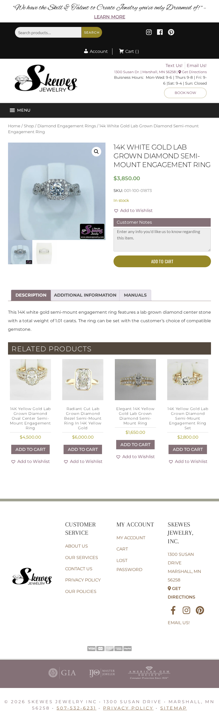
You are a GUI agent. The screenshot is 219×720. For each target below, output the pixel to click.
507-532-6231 (76, 708)
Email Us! (196, 65)
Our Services (81, 557)
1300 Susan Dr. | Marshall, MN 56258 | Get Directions (160, 72)
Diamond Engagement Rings (66, 126)
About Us (76, 546)
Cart (122, 549)
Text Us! (174, 65)
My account (130, 537)
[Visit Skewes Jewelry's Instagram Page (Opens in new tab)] (149, 33)
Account (98, 51)
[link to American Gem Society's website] (149, 680)
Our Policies (80, 591)
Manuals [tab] (135, 295)
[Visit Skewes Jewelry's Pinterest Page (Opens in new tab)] (171, 33)
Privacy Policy (83, 580)
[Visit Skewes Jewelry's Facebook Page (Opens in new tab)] (160, 33)
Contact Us (78, 568)
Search (92, 32)
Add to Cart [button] (30, 449)
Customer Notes (134, 222)
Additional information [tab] (85, 295)
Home (14, 126)
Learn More (109, 16)
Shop (29, 126)
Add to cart (162, 261)
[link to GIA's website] (62, 680)
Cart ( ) (131, 51)
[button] (96, 151)
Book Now (185, 93)
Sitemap (173, 708)
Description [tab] (30, 295)
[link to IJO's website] (102, 680)
